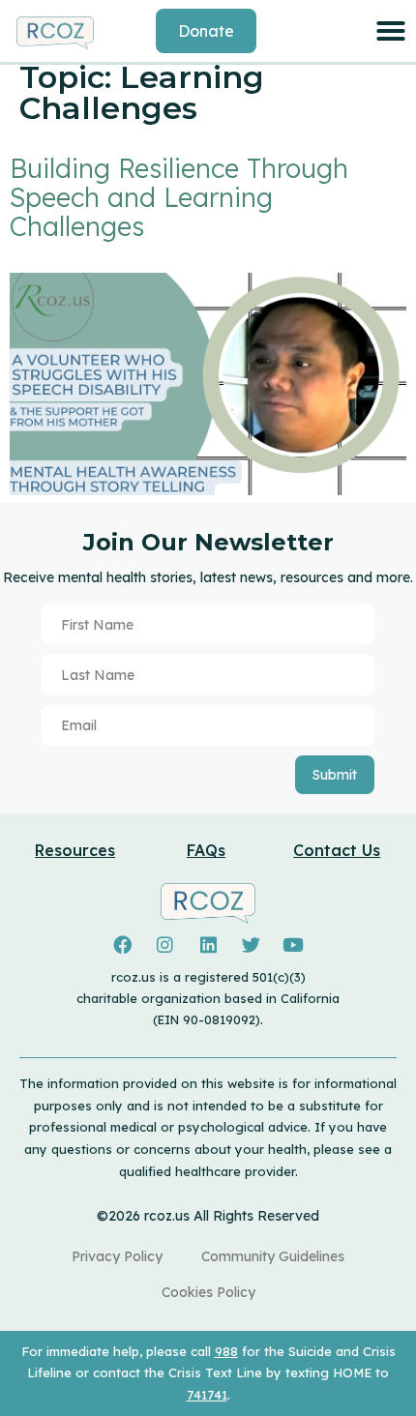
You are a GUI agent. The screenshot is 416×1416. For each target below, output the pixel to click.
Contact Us (336, 850)
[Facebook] (123, 945)
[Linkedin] (208, 945)
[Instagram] (165, 945)
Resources (75, 850)
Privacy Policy (117, 1256)
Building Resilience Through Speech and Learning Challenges (179, 197)
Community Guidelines (272, 1256)
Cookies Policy (208, 1292)
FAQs (206, 850)
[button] (391, 31)
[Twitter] (250, 945)
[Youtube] (293, 945)
